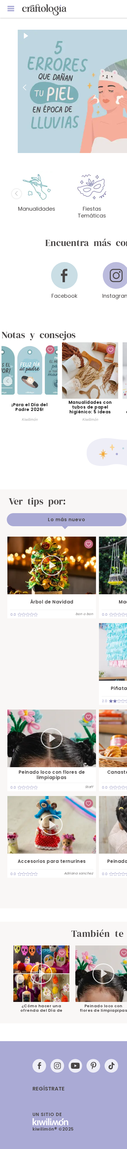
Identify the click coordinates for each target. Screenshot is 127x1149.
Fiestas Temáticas (92, 212)
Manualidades (36, 208)
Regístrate (48, 1088)
